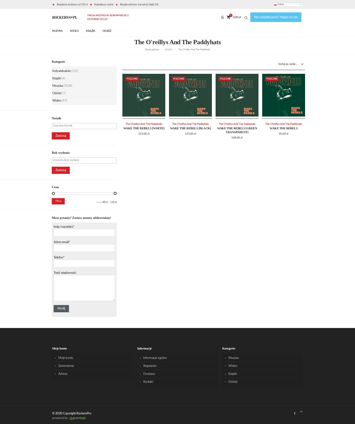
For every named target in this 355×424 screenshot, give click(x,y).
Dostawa (149, 373)
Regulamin (149, 365)
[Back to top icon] (301, 411)
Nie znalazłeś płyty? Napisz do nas (276, 17)
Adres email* (62, 242)
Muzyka (57, 85)
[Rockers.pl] (64, 17)
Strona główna (152, 49)
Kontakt (148, 381)
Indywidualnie (61, 71)
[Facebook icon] (294, 413)
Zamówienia (66, 365)
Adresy (62, 373)
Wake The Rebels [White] (143, 128)
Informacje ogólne (154, 357)
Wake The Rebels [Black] (190, 128)
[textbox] (85, 125)
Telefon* (59, 257)
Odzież (57, 93)
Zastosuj (60, 135)
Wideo (56, 100)
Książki (56, 78)
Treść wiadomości (65, 272)
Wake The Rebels (283, 128)
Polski (280, 4)
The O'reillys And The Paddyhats (144, 124)
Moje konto (65, 357)
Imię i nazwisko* (64, 226)
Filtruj (58, 201)
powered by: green (69, 418)
